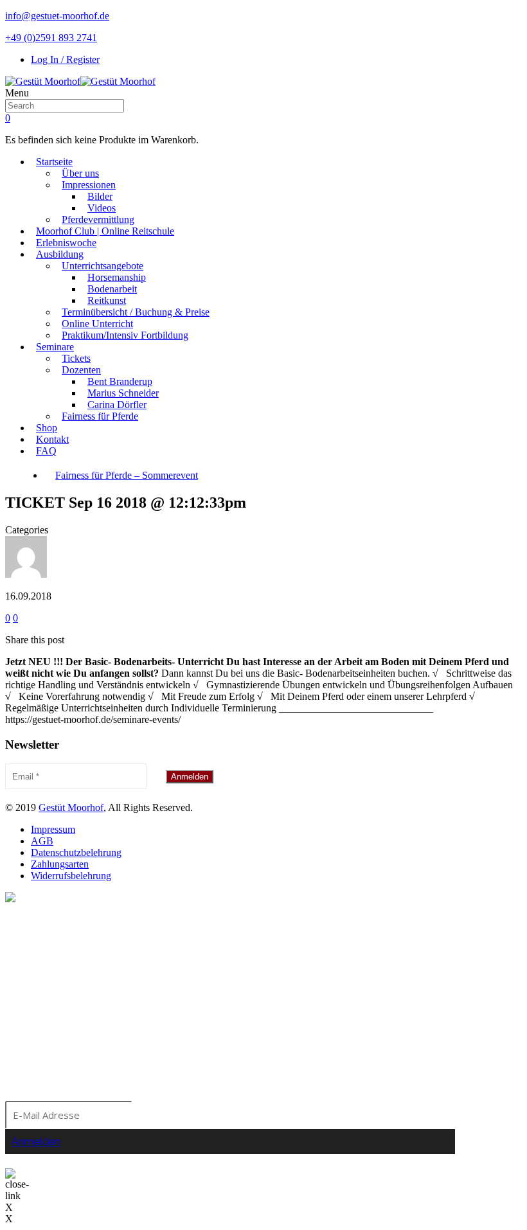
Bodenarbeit (112, 288)
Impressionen (89, 184)
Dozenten (81, 369)
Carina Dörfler (117, 404)
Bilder (99, 196)
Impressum (53, 829)
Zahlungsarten (60, 864)
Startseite (54, 161)
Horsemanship (116, 277)
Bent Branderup (119, 381)
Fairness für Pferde (100, 416)
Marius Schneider (123, 393)
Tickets (76, 358)
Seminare (55, 346)
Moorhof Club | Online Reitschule (105, 231)
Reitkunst (106, 300)
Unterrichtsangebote (102, 265)
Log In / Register (65, 59)
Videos (101, 207)
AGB (42, 840)
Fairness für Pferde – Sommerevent (126, 475)
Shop (46, 427)
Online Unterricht (97, 323)
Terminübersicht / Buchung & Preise (136, 312)
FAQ (46, 450)
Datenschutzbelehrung (76, 852)
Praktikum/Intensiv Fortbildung (125, 335)
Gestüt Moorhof (71, 807)
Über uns (80, 173)
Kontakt (52, 439)
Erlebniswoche (66, 242)
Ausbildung (60, 254)
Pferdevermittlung (98, 219)
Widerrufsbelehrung (71, 875)
